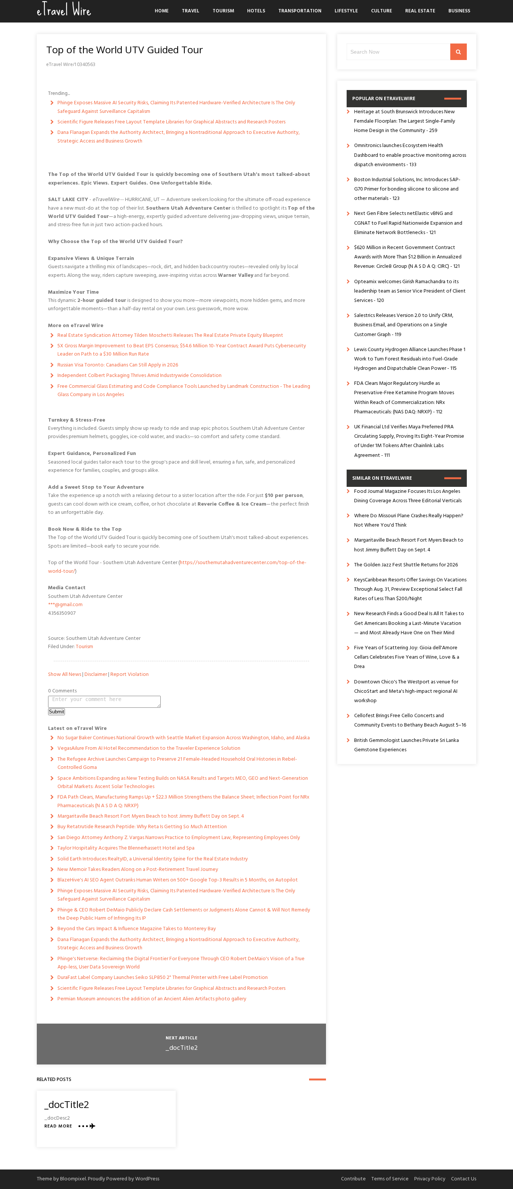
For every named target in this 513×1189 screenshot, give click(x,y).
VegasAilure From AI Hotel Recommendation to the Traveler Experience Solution (148, 748)
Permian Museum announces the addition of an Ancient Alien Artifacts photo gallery (151, 999)
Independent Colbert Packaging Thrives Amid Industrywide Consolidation (139, 375)
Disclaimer (95, 674)
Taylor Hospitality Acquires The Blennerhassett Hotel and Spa (126, 848)
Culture (381, 11)
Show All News (64, 674)
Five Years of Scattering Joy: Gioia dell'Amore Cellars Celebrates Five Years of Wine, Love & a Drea (406, 657)
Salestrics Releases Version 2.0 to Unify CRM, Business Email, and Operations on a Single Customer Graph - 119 (403, 325)
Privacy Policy (429, 1179)
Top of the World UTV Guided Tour (124, 49)
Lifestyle (346, 11)
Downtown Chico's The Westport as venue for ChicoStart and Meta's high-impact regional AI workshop (406, 691)
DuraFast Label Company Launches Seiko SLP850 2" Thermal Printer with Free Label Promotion (162, 977)
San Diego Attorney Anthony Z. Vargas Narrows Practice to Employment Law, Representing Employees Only (178, 837)
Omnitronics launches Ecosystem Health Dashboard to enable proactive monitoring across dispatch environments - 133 (410, 155)
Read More (58, 1126)
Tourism (223, 11)
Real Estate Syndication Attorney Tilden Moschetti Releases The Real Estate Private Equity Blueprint (170, 335)
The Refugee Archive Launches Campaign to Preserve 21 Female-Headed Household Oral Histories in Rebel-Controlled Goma (177, 763)
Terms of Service (390, 1179)
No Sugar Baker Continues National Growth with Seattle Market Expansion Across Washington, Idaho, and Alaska (183, 738)
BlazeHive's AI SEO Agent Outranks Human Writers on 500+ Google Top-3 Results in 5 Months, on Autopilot (177, 880)
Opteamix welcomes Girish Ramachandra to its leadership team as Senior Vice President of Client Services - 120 (410, 291)
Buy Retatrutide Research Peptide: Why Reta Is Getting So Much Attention (142, 827)
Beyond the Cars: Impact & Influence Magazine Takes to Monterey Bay (136, 929)
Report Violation (129, 674)
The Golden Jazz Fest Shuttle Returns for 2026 (406, 565)
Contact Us (463, 1179)
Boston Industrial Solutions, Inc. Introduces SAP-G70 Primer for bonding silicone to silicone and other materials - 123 (407, 189)
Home (162, 11)
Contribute (353, 1179)
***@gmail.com (65, 605)
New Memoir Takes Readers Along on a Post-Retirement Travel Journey (137, 869)
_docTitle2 (181, 1048)
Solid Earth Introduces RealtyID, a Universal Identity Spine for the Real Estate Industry (152, 859)
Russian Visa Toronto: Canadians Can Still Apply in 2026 (117, 365)
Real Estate (420, 11)
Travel (190, 11)
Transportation (299, 11)
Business (459, 11)
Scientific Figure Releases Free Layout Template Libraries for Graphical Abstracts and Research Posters (171, 122)
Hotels (256, 11)
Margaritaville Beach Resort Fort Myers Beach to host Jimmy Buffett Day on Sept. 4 (150, 816)
